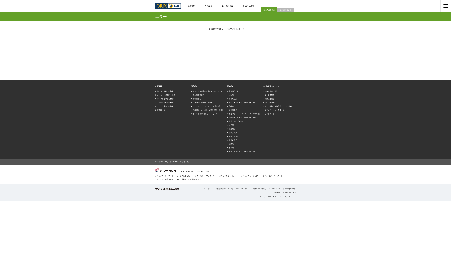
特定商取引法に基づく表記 (224, 189)
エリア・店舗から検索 (165, 106)
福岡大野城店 (234, 136)
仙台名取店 (233, 99)
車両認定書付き (198, 95)
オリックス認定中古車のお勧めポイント (207, 91)
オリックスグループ (162, 176)
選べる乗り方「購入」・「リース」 (206, 114)
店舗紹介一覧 (234, 91)
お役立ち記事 (269, 99)
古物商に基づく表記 (259, 189)
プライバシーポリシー (243, 189)
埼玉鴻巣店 (233, 110)
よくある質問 (248, 6)
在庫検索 (191, 6)
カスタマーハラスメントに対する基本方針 (282, 189)
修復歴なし (197, 99)
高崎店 (231, 106)
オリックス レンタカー (227, 176)
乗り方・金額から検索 (165, 91)
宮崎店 (231, 144)
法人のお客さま (285, 10)
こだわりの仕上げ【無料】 (203, 102)
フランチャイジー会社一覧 (274, 110)
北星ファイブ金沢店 (236, 121)
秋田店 (231, 95)
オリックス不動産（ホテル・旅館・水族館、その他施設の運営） (179, 179)
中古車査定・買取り (272, 91)
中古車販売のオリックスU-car (166, 162)
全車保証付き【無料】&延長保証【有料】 (208, 110)
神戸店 (231, 125)
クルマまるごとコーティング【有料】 (207, 106)
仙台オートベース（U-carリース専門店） (244, 102)
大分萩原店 (233, 140)
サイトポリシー (209, 189)
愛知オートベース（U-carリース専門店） (244, 118)
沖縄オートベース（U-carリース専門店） (244, 151)
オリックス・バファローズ (204, 176)
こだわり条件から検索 (165, 102)
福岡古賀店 (233, 133)
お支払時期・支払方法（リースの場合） (279, 106)
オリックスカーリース (271, 176)
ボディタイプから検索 (165, 99)
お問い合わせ (269, 102)
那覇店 (231, 148)
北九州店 (232, 129)
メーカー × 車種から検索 (166, 95)
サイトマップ (269, 114)
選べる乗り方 (227, 6)
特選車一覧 (161, 110)
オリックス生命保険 (182, 176)
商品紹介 (208, 6)
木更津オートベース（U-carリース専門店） (245, 114)
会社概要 (277, 192)
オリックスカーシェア (249, 176)
